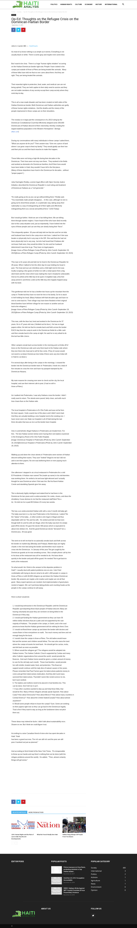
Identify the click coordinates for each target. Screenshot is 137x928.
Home (13, 12)
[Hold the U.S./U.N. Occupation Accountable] (56, 880)
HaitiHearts (33, 46)
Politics (54, 4)
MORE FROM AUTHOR (36, 812)
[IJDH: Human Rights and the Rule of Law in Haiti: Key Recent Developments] (23, 825)
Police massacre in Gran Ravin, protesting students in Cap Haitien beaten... (74, 869)
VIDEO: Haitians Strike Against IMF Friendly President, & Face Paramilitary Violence (74, 890)
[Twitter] (93, 916)
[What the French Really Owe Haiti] (48, 825)
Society (19, 12)
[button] (123, 4)
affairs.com (14, 132)
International (111, 4)
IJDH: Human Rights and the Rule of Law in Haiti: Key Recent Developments (22, 837)
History (98, 4)
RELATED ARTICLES (19, 812)
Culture (78, 4)
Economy (88, 4)
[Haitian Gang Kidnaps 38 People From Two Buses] (74, 825)
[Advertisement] (49, 39)
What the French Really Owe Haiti (47, 834)
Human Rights (66, 4)
